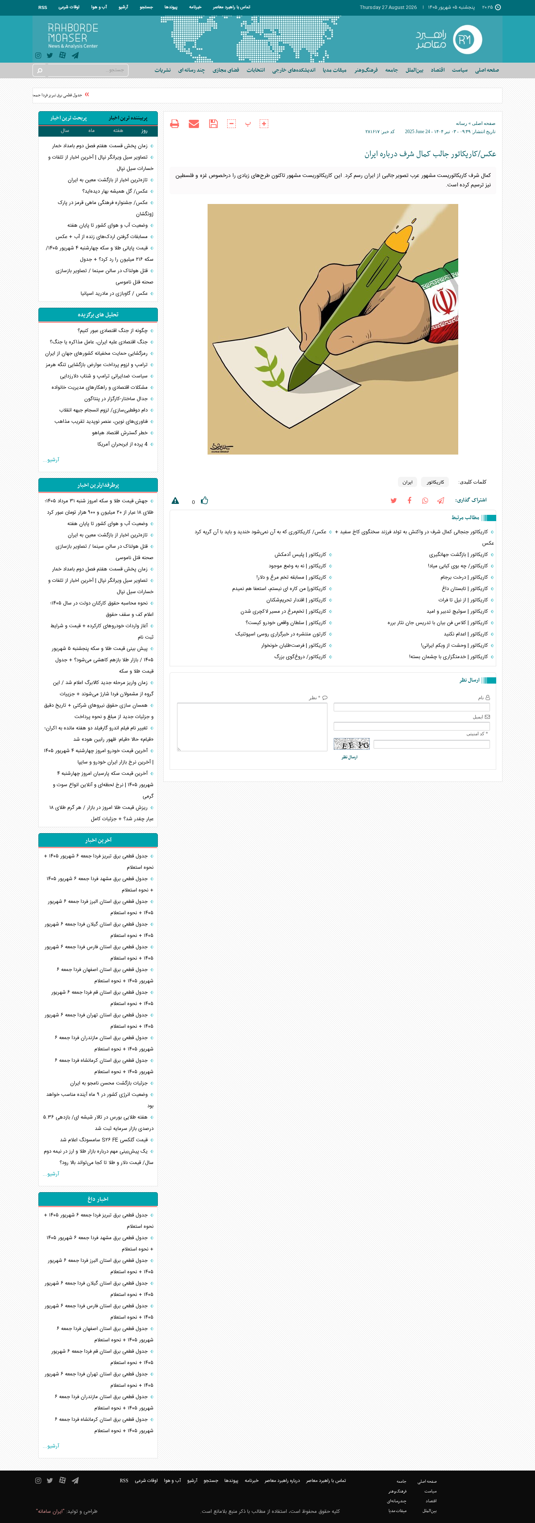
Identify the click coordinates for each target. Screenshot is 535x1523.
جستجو (146, 7)
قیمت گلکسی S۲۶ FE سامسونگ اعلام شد (104, 1140)
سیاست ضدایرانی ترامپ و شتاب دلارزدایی (104, 376)
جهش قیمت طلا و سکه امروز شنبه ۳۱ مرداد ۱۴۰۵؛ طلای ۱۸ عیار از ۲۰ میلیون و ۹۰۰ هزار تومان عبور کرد (99, 507)
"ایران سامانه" (50, 1511)
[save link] (213, 123)
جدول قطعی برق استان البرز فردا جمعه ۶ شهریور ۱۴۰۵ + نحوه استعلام (101, 907)
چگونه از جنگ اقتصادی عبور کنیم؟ (113, 331)
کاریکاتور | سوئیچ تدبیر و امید (458, 611)
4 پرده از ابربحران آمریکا (123, 444)
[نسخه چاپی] (174, 124)
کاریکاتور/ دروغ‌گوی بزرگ (301, 657)
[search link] (39, 70)
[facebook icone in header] (409, 500)
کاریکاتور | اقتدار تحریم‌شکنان (297, 600)
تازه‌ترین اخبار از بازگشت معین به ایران (108, 180)
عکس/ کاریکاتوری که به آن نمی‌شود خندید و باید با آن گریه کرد (261, 532)
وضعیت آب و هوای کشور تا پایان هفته (108, 225)
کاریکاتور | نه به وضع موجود (298, 566)
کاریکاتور (435, 482)
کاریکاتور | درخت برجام (465, 577)
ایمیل (478, 717)
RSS (42, 7)
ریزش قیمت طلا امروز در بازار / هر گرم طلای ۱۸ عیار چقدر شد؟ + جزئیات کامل (101, 813)
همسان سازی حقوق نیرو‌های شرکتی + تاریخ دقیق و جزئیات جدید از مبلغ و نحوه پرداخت (99, 711)
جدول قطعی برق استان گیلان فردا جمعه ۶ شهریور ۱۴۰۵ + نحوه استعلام (99, 930)
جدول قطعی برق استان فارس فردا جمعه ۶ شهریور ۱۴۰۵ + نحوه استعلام (99, 953)
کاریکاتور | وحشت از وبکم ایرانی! (455, 645)
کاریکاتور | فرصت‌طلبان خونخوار (294, 645)
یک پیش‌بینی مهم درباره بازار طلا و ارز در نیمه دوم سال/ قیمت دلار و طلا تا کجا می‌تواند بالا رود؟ (99, 1157)
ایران (407, 482)
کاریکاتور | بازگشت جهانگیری (459, 554)
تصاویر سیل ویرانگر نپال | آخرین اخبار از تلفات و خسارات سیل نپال (101, 163)
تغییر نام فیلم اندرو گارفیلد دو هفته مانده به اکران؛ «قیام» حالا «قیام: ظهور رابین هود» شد (99, 734)
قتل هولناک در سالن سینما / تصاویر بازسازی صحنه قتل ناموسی (105, 277)
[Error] (174, 502)
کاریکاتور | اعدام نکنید (467, 634)
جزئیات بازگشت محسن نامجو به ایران (109, 1083)
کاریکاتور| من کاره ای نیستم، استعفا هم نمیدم (280, 589)
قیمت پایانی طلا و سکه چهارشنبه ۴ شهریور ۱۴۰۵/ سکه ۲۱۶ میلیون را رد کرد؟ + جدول (100, 254)
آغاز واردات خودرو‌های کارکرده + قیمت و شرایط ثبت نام (102, 632)
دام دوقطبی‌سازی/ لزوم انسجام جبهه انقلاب (104, 410)
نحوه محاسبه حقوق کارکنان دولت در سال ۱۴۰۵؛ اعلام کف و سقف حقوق (102, 609)
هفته (118, 130)
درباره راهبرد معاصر (282, 1481)
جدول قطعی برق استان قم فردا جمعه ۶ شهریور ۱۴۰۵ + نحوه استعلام (102, 998)
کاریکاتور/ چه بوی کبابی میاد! (459, 566)
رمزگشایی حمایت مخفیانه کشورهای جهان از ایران (97, 353)
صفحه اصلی (487, 70)
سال (65, 130)
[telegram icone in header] (75, 56)
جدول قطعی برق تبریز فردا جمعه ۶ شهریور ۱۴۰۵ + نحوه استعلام (99, 862)
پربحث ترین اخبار (68, 118)
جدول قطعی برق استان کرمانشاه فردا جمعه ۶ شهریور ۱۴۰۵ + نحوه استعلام (104, 1066)
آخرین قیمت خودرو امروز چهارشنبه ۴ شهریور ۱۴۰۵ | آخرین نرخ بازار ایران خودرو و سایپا (99, 757)
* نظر (314, 697)
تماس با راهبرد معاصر (231, 7)
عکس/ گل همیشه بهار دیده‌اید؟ (115, 191)
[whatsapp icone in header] (425, 500)
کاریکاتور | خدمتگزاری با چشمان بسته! (449, 657)
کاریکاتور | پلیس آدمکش (301, 554)
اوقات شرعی (69, 7)
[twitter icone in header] (50, 56)
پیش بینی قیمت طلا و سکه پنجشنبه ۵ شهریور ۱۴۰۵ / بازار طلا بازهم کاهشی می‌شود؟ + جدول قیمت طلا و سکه (103, 660)
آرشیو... (51, 460)
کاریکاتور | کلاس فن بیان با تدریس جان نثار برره (439, 623)
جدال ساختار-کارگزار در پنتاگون (116, 399)
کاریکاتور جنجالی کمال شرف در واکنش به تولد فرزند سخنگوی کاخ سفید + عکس (414, 538)
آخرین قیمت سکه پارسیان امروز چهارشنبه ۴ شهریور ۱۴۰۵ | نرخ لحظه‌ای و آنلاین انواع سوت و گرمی (103, 785)
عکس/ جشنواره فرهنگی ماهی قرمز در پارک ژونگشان (106, 208)
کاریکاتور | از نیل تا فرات (464, 600)
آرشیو (123, 7)
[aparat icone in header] (62, 57)
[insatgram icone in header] (38, 56)
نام (481, 697)
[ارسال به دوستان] (193, 123)
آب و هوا (99, 7)
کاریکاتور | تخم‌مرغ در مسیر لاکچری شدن (284, 611)
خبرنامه (195, 7)
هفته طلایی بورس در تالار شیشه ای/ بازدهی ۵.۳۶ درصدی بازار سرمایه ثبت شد (98, 1123)
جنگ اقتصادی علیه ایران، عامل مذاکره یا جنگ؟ (99, 342)
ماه (92, 130)
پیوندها (170, 7)
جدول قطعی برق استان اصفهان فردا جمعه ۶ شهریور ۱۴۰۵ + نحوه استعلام (105, 975)
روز (144, 130)
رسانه (461, 123)
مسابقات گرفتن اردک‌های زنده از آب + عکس (102, 237)
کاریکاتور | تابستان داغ (466, 589)
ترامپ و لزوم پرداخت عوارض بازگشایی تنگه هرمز (97, 365)
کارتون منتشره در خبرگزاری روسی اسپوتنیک (281, 634)
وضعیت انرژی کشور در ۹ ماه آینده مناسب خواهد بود (100, 1100)
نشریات (163, 70)
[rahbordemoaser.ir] (454, 39)
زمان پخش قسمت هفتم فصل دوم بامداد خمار (100, 146)
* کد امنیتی (477, 733)
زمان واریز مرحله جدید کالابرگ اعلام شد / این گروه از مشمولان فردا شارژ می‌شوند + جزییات (103, 688)
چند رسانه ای (191, 70)
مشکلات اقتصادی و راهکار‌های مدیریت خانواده (100, 387)
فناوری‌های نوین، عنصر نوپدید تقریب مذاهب (101, 421)
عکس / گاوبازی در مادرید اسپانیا (115, 293)
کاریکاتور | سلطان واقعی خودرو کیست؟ (287, 623)
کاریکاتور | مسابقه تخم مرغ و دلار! (292, 577)
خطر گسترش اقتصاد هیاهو (120, 433)
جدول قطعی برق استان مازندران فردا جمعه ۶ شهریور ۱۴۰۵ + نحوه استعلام (104, 1044)
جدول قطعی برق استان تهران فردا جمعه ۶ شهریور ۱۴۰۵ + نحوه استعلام (99, 1021)
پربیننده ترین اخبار (127, 118)
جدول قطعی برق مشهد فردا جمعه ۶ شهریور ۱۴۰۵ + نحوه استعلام (100, 885)
